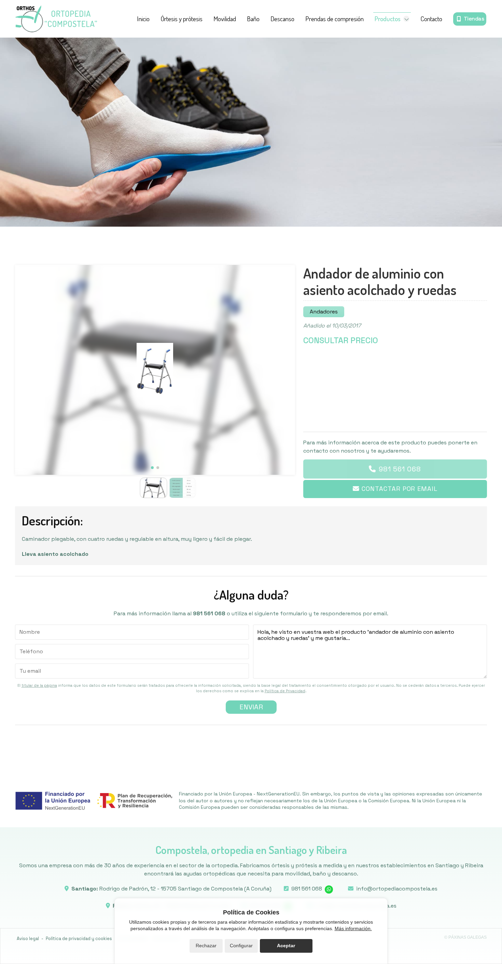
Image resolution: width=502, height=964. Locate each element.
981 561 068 (400, 469)
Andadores (324, 311)
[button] (152, 467)
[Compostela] (56, 18)
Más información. (353, 928)
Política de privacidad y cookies (79, 938)
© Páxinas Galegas (465, 937)
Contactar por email (399, 489)
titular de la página (39, 685)
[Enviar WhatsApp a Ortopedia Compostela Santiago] (329, 889)
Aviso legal (28, 938)
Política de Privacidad (285, 690)
